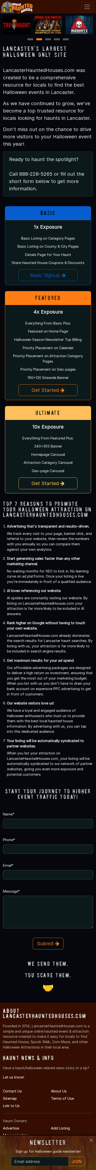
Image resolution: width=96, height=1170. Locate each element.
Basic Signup (46, 275)
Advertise (11, 1128)
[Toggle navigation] (87, 7)
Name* (8, 814)
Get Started (46, 390)
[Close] (91, 1140)
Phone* (9, 840)
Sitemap (10, 1098)
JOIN (77, 1161)
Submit (46, 943)
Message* (11, 891)
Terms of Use (62, 1098)
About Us (59, 1091)
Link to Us (11, 1106)
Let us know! (13, 1077)
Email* (8, 865)
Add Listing (60, 1128)
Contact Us (12, 1091)
